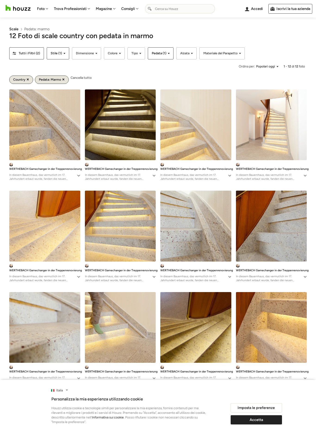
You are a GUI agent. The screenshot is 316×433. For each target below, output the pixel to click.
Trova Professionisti (70, 8)
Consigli (128, 8)
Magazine (104, 8)
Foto (41, 8)
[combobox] (180, 8)
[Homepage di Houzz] (18, 8)
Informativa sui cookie (108, 417)
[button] (26, 53)
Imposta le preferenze (256, 408)
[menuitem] (42, 8)
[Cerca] (149, 8)
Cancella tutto (81, 78)
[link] (14, 29)
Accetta (256, 420)
